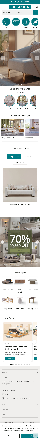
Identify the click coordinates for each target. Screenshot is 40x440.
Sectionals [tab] (27, 156)
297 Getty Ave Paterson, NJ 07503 (17, 398)
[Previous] (4, 188)
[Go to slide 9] (24, 364)
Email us (8, 394)
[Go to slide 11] (27, 364)
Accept (29, 436)
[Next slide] (37, 58)
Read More (10, 359)
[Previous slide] (3, 58)
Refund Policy (31, 422)
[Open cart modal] (36, 7)
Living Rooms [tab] (14, 156)
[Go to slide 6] (19, 364)
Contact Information (8, 422)
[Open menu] (3, 7)
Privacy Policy (21, 422)
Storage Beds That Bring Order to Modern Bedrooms (16, 349)
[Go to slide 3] (21, 84)
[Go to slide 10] (26, 364)
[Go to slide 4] (16, 364)
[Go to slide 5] (18, 364)
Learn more (29, 431)
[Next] (36, 188)
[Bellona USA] (20, 7)
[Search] (35, 12)
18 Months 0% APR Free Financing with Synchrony (20, 2)
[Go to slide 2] (21, 264)
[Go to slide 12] (29, 364)
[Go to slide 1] (18, 84)
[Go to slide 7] (21, 364)
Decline (10, 436)
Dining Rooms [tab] (20, 162)
